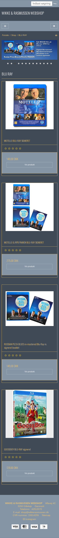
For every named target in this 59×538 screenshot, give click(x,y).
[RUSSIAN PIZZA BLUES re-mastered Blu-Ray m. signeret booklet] (29, 312)
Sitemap (46, 515)
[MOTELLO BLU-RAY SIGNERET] (29, 109)
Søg (54, 3)
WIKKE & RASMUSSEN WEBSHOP (23, 13)
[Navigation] (5, 26)
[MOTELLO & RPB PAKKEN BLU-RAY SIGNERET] (29, 210)
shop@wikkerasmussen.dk (35, 512)
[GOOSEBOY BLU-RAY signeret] (29, 417)
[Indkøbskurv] (53, 26)
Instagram (30, 519)
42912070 (36, 509)
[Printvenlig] (56, 35)
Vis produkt (30, 165)
